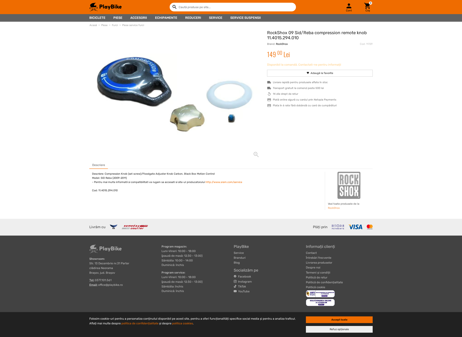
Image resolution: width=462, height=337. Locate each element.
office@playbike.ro (110, 285)
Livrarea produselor (319, 262)
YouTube (243, 291)
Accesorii (138, 18)
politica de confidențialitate (139, 323)
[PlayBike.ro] (105, 7)
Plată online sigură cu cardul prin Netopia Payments (304, 99)
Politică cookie (315, 287)
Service (215, 18)
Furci (115, 25)
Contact (311, 253)
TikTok (241, 286)
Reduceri (193, 18)
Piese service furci (133, 25)
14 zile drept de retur (285, 93)
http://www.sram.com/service (224, 182)
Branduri (240, 257)
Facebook (244, 276)
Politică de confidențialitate (324, 282)
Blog (237, 262)
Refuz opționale (339, 329)
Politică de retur (316, 277)
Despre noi (313, 267)
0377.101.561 (103, 280)
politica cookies (182, 323)
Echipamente (166, 18)
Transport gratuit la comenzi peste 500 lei (298, 88)
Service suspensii (245, 18)
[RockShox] (349, 185)
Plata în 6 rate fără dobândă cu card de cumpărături (305, 105)
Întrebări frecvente (318, 257)
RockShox (282, 44)
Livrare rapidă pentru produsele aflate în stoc (300, 82)
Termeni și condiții (318, 272)
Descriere (98, 165)
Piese (117, 18)
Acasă (93, 25)
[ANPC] (320, 293)
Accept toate (339, 319)
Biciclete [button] (97, 18)
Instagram (244, 281)
